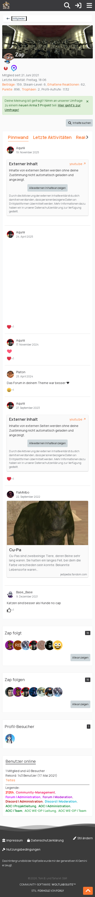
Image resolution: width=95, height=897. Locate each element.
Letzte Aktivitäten (52, 137)
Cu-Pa (15, 549)
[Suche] (67, 5)
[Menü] (89, 5)
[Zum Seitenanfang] (88, 891)
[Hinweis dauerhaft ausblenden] (87, 101)
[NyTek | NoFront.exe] (49, 692)
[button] (79, 123)
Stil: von (47, 891)
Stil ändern (85, 838)
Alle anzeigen (80, 657)
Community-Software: (48, 884)
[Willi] (41, 692)
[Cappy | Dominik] (33, 692)
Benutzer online (21, 761)
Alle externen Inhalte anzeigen (47, 188)
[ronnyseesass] (10, 692)
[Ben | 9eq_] (57, 645)
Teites (10, 780)
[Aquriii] (33, 645)
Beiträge (8, 84)
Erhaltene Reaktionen (63, 84)
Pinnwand (18, 137)
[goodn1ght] (26, 645)
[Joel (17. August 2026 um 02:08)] (10, 739)
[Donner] (41, 645)
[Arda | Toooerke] (10, 645)
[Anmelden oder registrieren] (78, 5)
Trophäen (29, 89)
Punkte (7, 89)
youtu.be (75, 164)
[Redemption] (18, 645)
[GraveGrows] (49, 645)
